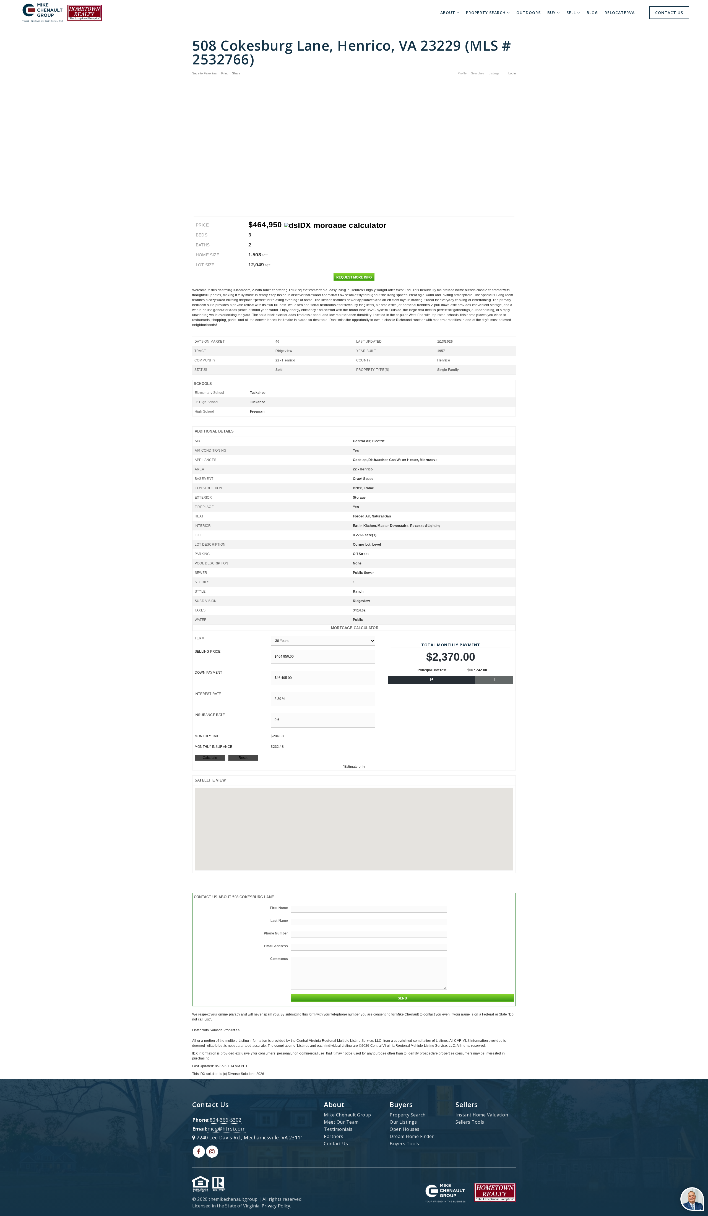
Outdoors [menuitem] (528, 12)
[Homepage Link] (445, 1192)
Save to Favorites (204, 73)
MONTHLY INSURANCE (213, 747)
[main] (354, 550)
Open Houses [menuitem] (405, 1129)
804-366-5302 (225, 1119)
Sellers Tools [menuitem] (469, 1122)
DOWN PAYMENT (208, 673)
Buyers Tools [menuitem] (404, 1144)
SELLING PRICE (208, 651)
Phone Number (276, 933)
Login (512, 73)
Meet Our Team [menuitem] (341, 1122)
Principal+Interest (432, 670)
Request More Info (354, 277)
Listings (494, 73)
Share (236, 73)
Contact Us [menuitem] (669, 12)
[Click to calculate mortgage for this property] (335, 225)
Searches (478, 73)
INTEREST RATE (208, 694)
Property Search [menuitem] (486, 12)
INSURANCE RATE (210, 715)
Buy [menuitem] (552, 12)
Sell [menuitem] (571, 12)
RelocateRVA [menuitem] (620, 12)
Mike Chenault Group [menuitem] (347, 1115)
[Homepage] (62, 12)
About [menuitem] (448, 12)
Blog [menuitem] (592, 12)
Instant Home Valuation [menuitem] (481, 1115)
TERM (199, 638)
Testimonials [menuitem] (338, 1129)
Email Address (276, 946)
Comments (279, 959)
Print (224, 73)
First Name (279, 908)
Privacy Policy (276, 1206)
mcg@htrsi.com (226, 1128)
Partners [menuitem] (333, 1136)
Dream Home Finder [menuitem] (412, 1136)
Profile (462, 73)
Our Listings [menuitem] (403, 1122)
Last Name (279, 921)
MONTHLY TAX (206, 736)
